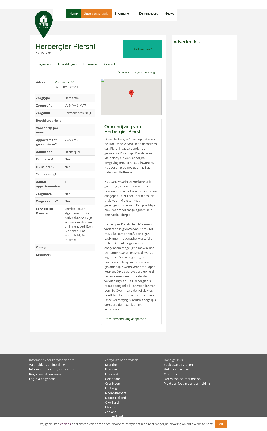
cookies (65, 424)
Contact (109, 64)
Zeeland (110, 412)
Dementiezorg (148, 13)
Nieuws (169, 13)
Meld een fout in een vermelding (187, 383)
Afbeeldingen (67, 64)
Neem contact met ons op (182, 379)
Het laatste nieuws (177, 369)
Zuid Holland (114, 416)
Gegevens (44, 64)
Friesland (111, 374)
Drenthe (111, 364)
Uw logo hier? (142, 49)
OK (221, 424)
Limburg (111, 388)
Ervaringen (90, 64)
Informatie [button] (122, 13)
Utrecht (110, 407)
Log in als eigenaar (42, 379)
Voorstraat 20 (64, 82)
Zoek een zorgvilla (96, 13)
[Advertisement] (204, 72)
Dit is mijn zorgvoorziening (136, 72)
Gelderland (113, 379)
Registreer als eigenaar (45, 374)
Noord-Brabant (115, 393)
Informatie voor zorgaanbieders (51, 369)
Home (74, 13)
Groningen (112, 383)
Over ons (170, 374)
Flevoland (112, 369)
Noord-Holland (115, 398)
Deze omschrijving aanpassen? (125, 319)
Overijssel (112, 402)
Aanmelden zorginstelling (47, 364)
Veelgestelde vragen (178, 364)
